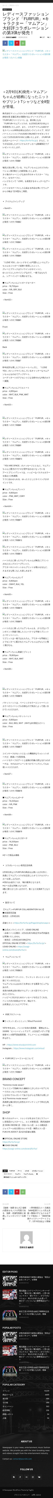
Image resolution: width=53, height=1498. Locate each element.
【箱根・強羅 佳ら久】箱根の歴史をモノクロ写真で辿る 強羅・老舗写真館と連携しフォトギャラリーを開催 (14, 1213)
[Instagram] (32, 1477)
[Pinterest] (17, 43)
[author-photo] (26, 1244)
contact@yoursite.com (22, 1459)
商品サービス (14, 5)
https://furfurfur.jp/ (28, 140)
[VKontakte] (39, 1477)
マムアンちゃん (28, 1174)
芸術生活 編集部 (11, 37)
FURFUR (12, 1171)
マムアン (18, 1174)
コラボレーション (37, 1171)
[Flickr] (26, 1477)
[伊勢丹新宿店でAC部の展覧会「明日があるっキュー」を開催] (10, 1281)
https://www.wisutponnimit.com (21, 1045)
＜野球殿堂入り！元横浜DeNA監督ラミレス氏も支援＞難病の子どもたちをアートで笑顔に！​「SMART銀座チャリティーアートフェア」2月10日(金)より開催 (38, 1215)
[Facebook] (5, 43)
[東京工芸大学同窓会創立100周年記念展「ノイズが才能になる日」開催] (10, 1315)
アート (20, 1171)
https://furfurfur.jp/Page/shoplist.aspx (31, 923)
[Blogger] (13, 1477)
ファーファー (8, 1174)
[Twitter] (11, 43)
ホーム (5, 5)
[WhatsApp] (22, 43)
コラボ (27, 1171)
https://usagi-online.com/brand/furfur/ (20, 1148)
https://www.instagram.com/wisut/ (29, 1048)
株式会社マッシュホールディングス (15, 1177)
